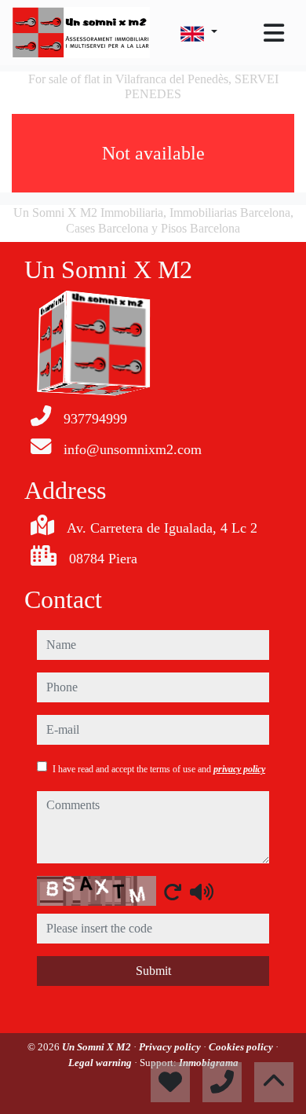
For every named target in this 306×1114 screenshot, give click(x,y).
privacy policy (239, 769)
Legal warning (101, 1062)
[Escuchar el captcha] (201, 891)
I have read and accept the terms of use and (159, 769)
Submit (153, 970)
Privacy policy (171, 1047)
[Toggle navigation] (273, 33)
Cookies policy (242, 1047)
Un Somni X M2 (97, 1047)
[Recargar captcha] (172, 891)
